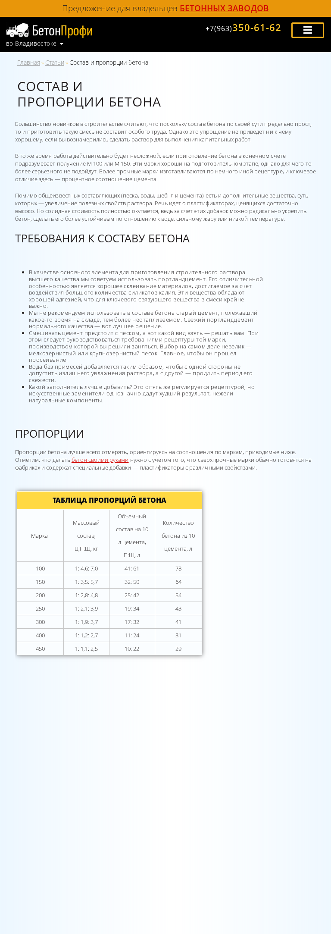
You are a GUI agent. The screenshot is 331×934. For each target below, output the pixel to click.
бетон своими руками (100, 460)
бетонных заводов (224, 8)
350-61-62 (243, 27)
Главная (28, 62)
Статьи (54, 62)
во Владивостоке (31, 43)
